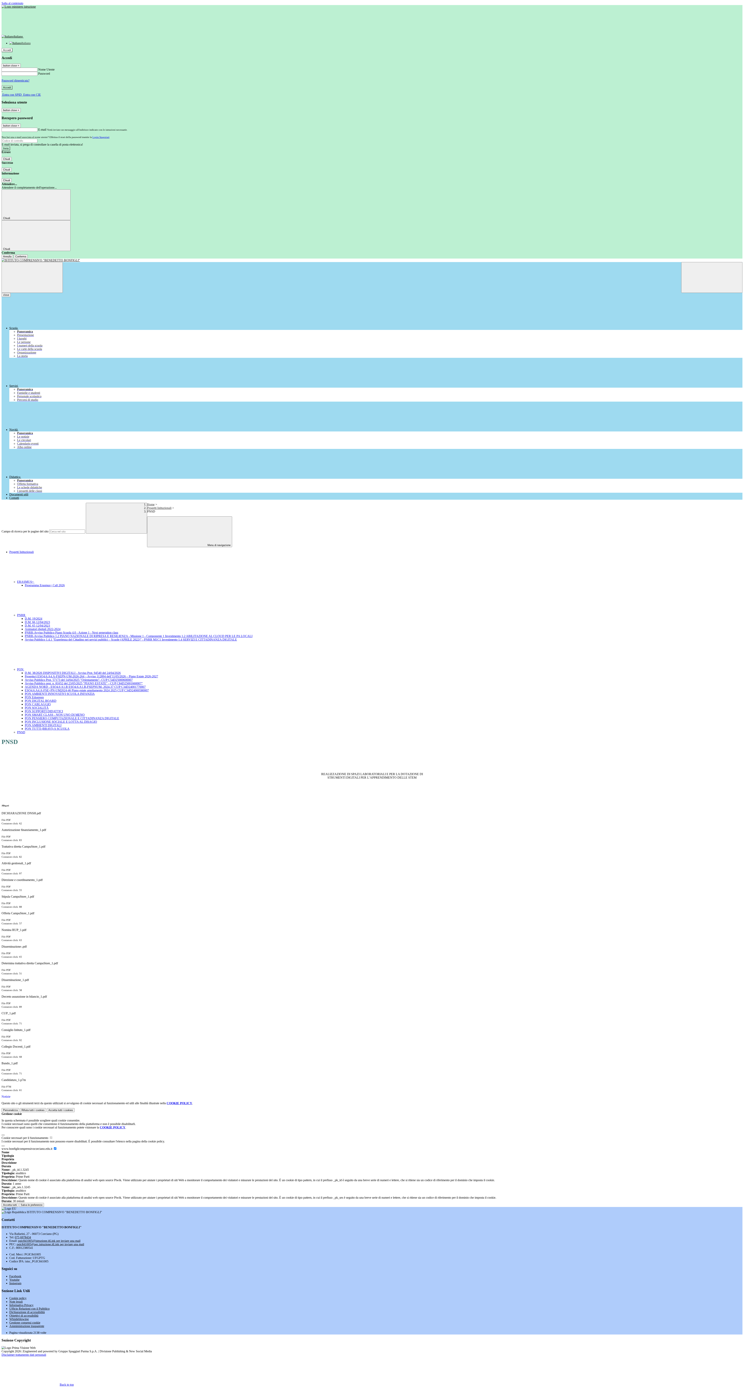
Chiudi (6, 159)
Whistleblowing (19, 1319)
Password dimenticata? (15, 80)
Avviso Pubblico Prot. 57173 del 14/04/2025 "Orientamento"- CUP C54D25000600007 (79, 679)
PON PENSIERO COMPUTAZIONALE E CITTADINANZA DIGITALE (72, 718)
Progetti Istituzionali (159, 508)
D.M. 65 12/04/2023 (37, 625)
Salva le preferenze (31, 1204)
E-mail (42, 129)
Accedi (7, 50)
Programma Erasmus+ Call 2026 (45, 585)
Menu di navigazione (219, 545)
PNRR (21, 615)
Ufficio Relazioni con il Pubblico (29, 1308)
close (6, 294)
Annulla (7, 256)
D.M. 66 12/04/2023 (37, 622)
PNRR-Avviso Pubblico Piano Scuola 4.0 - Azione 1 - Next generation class (71, 632)
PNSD (21, 732)
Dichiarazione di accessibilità (27, 1312)
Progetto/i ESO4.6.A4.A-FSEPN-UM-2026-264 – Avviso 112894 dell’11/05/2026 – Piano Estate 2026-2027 (91, 676)
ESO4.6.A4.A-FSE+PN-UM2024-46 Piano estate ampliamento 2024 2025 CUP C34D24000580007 (87, 690)
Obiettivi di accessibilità (23, 1315)
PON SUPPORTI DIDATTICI (44, 711)
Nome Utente (46, 69)
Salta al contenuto (12, 3)
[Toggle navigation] (32, 277)
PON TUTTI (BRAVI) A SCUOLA (47, 728)
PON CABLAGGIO (38, 704)
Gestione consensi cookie (24, 1322)
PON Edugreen (34, 697)
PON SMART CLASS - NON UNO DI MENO (55, 714)
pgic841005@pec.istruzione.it (50, 1244)
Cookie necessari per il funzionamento (25, 1138)
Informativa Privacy (21, 1305)
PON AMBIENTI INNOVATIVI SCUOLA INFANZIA (60, 693)
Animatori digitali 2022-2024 (42, 629)
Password (44, 73)
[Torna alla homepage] (372, 260)
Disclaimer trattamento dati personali (24, 1354)
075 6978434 (23, 1237)
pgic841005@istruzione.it (49, 1240)
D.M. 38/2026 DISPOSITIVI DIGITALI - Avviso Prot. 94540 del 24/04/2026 (73, 673)
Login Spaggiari (100, 137)
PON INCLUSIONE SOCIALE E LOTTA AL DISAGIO (61, 721)
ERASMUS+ (25, 581)
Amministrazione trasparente (26, 1326)
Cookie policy (18, 1298)
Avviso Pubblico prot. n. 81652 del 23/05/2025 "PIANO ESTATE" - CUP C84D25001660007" (84, 683)
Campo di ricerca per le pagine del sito (25, 531)
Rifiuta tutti (33, 1110)
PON (20, 669)
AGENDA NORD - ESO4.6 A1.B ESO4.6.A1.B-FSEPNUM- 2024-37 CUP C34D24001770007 (85, 686)
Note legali (16, 1301)
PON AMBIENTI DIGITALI (43, 725)
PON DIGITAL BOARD (40, 700)
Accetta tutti (60, 1110)
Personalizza (10, 1110)
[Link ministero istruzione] (19, 6)
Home (151, 504)
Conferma (20, 256)
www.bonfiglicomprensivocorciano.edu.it (27, 1148)
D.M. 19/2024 (33, 618)
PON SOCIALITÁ (37, 707)
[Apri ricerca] (711, 277)
